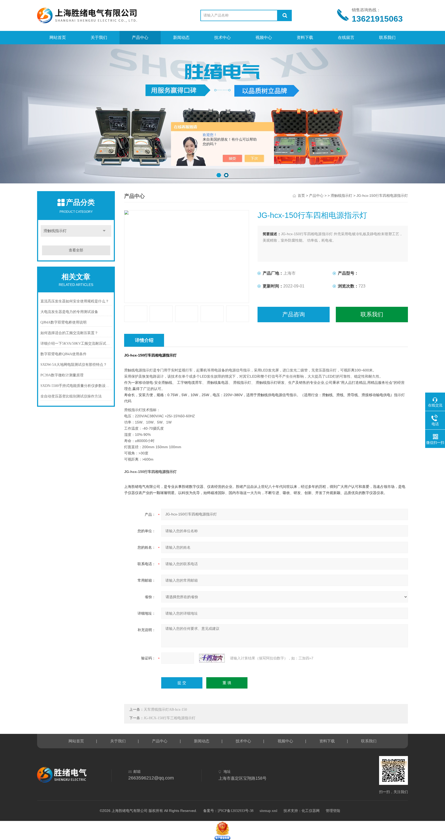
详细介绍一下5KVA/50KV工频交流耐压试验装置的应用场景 (76, 343)
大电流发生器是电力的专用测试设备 (69, 312)
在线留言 (346, 37)
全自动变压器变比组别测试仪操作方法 (71, 396)
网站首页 (57, 37)
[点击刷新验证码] (212, 658)
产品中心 (140, 37)
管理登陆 (333, 811)
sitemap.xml (268, 811)
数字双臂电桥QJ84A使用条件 (63, 354)
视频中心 (263, 37)
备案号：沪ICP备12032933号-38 (228, 811)
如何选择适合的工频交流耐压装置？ (69, 333)
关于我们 (99, 37)
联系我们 (387, 37)
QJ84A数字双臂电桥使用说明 (63, 322)
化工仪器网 (311, 811)
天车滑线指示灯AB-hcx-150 (165, 709)
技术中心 (222, 37)
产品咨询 (293, 314)
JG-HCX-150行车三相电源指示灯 (169, 718)
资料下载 (305, 37)
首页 (301, 196)
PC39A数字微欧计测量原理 (61, 375)
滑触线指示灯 (55, 231)
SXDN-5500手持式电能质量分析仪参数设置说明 (76, 386)
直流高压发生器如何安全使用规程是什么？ (74, 301)
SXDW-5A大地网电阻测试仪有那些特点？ (73, 365)
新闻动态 (181, 37)
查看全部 (76, 250)
